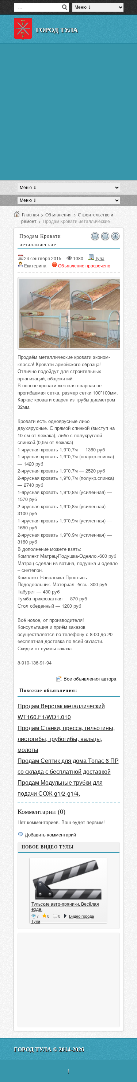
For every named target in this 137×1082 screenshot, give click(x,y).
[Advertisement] (68, 112)
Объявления (58, 214)
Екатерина (35, 265)
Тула (99, 258)
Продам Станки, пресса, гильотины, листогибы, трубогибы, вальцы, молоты (66, 739)
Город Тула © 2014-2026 (49, 1049)
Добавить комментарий (50, 834)
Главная (30, 214)
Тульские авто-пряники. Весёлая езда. (65, 906)
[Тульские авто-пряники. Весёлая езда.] (68, 879)
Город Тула (57, 30)
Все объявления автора (90, 678)
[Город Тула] (23, 29)
